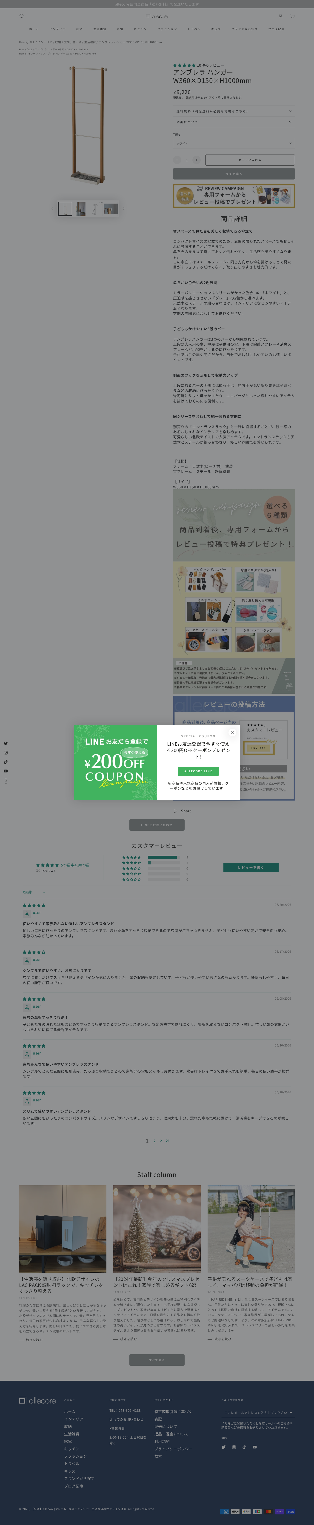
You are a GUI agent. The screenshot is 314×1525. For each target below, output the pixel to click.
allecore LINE (198, 771)
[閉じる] (232, 732)
